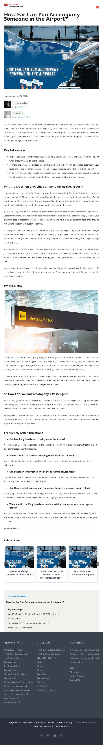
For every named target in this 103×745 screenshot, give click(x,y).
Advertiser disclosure (80, 722)
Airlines (40, 666)
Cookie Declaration (62, 726)
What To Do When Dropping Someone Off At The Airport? (33, 614)
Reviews (40, 662)
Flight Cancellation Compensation (12, 660)
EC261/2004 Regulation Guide (17, 690)
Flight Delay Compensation (16, 654)
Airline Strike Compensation (16, 686)
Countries (41, 674)
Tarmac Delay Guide (13, 702)
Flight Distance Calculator (48, 654)
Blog (72, 668)
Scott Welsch (20, 107)
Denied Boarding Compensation (18, 682)
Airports (40, 670)
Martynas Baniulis (23, 117)
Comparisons (43, 678)
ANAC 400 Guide (11, 698)
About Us (74, 672)
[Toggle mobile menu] (97, 7)
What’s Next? (14, 618)
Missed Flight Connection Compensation (15, 676)
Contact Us (75, 680)
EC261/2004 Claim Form (47, 658)
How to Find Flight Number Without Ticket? (19, 573)
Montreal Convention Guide (16, 694)
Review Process (77, 676)
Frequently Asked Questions (20, 627)
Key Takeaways (15, 609)
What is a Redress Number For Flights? (83, 573)
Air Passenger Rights (13, 650)
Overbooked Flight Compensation (12, 668)
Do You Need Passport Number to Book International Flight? (51, 574)
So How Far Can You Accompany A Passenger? (28, 623)
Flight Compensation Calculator (51, 650)
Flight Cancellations (46, 690)
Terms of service (46, 726)
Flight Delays (42, 686)
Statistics (41, 682)
